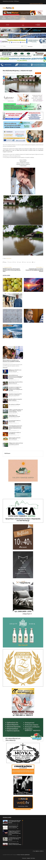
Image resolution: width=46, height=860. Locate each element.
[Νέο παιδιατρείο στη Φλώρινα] (5, 406)
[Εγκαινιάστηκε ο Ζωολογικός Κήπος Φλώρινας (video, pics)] (5, 384)
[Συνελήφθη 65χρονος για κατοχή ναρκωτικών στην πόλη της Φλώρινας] (5, 839)
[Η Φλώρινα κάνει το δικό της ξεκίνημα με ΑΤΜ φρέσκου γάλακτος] (5, 445)
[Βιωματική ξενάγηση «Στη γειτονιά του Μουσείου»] (5, 827)
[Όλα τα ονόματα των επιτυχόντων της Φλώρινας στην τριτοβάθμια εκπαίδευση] (13, 352)
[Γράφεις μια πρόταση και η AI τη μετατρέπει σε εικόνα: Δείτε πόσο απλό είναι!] (33, 285)
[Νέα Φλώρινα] (8, 8)
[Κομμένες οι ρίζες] (12, 285)
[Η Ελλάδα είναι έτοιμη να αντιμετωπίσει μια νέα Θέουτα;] (33, 316)
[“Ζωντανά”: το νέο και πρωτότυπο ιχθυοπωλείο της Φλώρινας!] (5, 396)
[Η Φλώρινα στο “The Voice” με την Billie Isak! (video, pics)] (5, 372)
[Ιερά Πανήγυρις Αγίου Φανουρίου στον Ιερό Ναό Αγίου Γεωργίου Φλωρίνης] (5, 822)
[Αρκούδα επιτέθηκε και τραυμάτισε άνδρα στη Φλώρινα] (5, 401)
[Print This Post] (4, 83)
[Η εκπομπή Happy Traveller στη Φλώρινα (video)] (5, 422)
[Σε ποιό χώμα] (12, 316)
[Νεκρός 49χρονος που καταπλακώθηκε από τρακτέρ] (5, 417)
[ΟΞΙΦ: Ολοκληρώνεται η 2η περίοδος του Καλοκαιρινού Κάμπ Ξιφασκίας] (5, 845)
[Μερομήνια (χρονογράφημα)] (12, 331)
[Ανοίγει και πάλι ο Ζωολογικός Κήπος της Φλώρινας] (5, 439)
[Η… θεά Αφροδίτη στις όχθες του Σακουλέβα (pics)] (5, 434)
